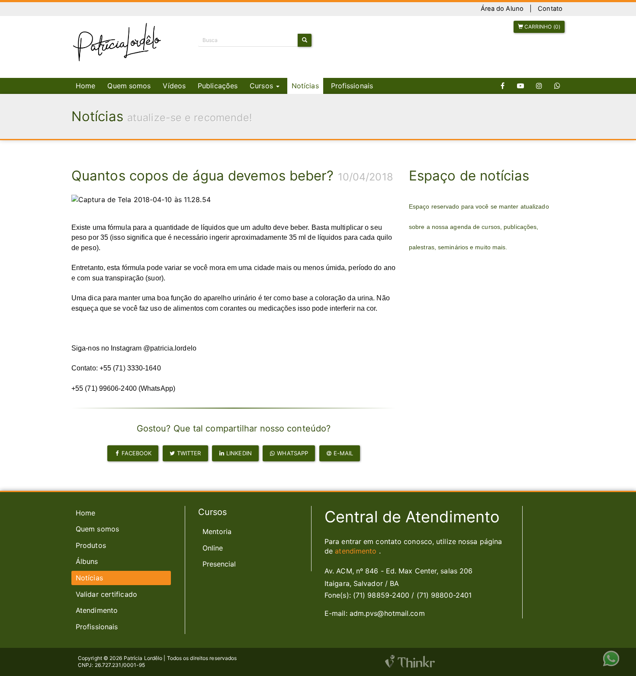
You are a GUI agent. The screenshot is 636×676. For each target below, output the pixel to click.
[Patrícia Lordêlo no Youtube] (520, 86)
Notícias (305, 85)
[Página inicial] (117, 42)
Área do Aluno (502, 9)
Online (212, 548)
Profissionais (352, 85)
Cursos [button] (262, 85)
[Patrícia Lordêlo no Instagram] (539, 86)
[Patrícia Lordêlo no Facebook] (502, 86)
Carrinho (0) (541, 26)
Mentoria (217, 531)
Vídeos (174, 85)
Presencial (219, 564)
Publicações (218, 85)
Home (85, 85)
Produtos (91, 545)
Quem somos (129, 85)
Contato (550, 9)
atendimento (355, 551)
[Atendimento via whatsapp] (557, 86)
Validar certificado (106, 594)
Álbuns (87, 561)
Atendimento (97, 610)
